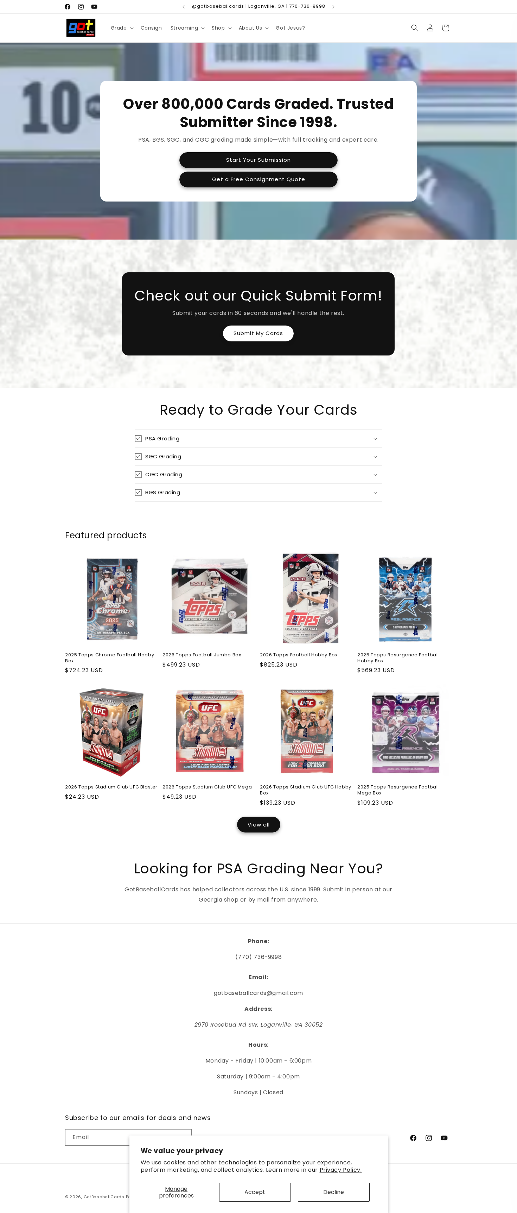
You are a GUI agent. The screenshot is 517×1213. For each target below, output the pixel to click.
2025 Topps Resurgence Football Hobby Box (398, 658)
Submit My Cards (258, 333)
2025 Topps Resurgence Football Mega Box (398, 790)
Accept (254, 1192)
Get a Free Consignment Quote (258, 179)
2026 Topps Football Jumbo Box (201, 655)
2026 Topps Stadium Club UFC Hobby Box (305, 790)
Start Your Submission (258, 159)
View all (259, 824)
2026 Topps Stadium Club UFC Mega (207, 787)
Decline (333, 1192)
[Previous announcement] (183, 6)
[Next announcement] (333, 6)
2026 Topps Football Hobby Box (298, 655)
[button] (121, 27)
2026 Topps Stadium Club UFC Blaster (111, 787)
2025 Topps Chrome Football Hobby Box (109, 658)
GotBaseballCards (104, 1197)
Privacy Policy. (341, 1170)
